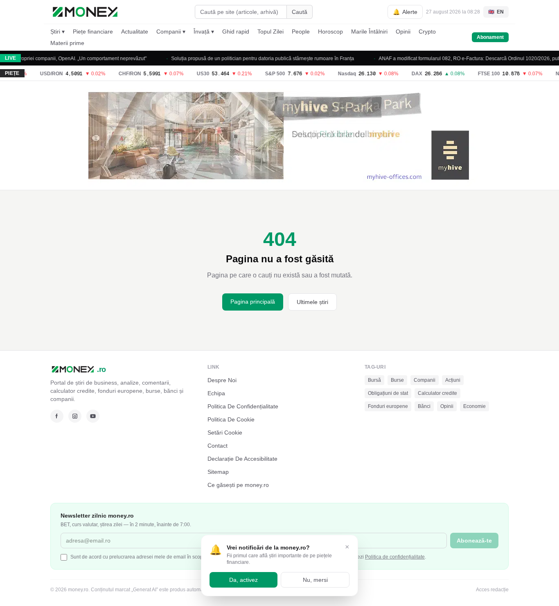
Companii (424, 380)
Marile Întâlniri (369, 31)
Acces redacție (492, 589)
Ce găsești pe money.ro (238, 485)
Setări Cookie (224, 432)
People (301, 31)
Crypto (427, 31)
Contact (217, 445)
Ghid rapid (235, 31)
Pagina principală (252, 301)
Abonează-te (474, 540)
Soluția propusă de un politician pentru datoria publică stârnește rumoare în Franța (254, 58)
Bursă (374, 380)
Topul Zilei (270, 31)
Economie (474, 406)
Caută (299, 12)
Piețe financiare (93, 31)
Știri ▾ (57, 31)
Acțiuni (452, 380)
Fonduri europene (388, 406)
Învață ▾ (204, 31)
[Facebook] (56, 416)
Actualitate (134, 31)
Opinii (403, 31)
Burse (397, 380)
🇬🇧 (496, 12)
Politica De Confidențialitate (242, 406)
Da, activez (243, 580)
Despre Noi (222, 380)
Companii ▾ (170, 31)
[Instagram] (74, 416)
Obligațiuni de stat (388, 393)
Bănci (424, 406)
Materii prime (67, 43)
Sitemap (218, 472)
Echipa (216, 393)
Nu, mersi (315, 580)
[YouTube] (92, 416)
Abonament (490, 37)
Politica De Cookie (231, 419)
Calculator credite (437, 393)
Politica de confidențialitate (395, 557)
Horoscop (330, 31)
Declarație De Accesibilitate (242, 458)
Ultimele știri (312, 302)
